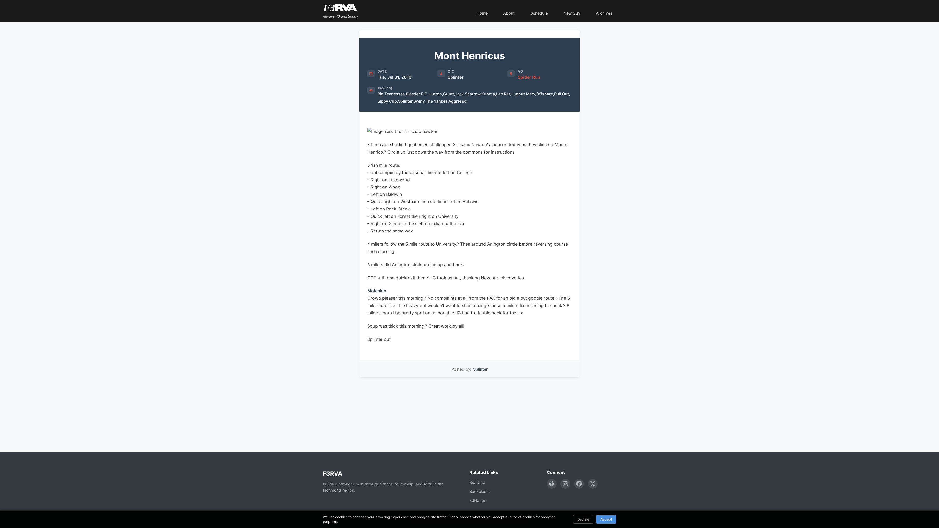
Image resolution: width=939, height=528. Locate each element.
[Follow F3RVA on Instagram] (565, 484)
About (509, 13)
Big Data (477, 482)
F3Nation (478, 500)
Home (482, 13)
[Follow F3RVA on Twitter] (593, 484)
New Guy (571, 13)
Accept (606, 519)
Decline (583, 519)
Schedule (539, 13)
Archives (604, 13)
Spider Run (529, 77)
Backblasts (480, 491)
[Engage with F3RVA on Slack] (552, 484)
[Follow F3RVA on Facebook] (579, 484)
